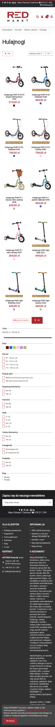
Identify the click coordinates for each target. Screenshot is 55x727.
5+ (8, 427)
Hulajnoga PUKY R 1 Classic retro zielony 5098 (14, 200)
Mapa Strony (37, 546)
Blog (4, 473)
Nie (8, 391)
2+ (8, 417)
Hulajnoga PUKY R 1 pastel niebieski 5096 (41, 199)
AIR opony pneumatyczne (17, 381)
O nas (6, 547)
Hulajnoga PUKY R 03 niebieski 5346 (41, 96)
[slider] (3, 338)
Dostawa (8, 540)
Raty (6, 544)
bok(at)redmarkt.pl (12, 571)
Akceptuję (10, 721)
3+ (8, 420)
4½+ (9, 423)
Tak (8, 394)
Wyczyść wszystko (21, 320)
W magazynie (12, 453)
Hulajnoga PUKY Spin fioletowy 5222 (14, 302)
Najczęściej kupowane (41, 543)
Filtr (9, 54)
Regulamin (8, 534)
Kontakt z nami (38, 540)
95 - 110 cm (11, 361)
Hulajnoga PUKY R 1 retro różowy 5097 (14, 251)
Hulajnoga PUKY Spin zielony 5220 (41, 302)
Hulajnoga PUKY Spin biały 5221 (41, 251)
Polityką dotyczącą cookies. (38, 710)
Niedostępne (12, 449)
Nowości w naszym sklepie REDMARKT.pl (40, 535)
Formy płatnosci (11, 537)
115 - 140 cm (12, 368)
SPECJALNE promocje (41, 530)
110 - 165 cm (12, 365)
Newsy (7, 477)
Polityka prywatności (12, 530)
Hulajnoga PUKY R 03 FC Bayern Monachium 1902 (14, 97)
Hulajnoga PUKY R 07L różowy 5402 (40, 148)
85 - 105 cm (11, 358)
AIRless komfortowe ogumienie (19, 378)
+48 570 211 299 (12, 567)
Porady (7, 480)
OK (38, 320)
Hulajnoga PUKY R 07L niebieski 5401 (14, 148)
